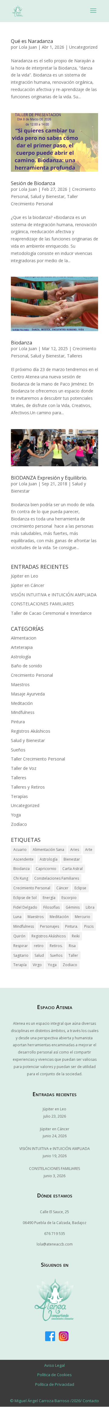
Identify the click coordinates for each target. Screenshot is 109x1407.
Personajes (49, 926)
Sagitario (20, 955)
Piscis (89, 926)
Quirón (19, 936)
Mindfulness (23, 712)
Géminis (73, 907)
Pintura (18, 722)
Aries (74, 849)
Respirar (20, 945)
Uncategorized (83, 47)
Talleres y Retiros (28, 787)
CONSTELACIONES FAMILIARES (42, 604)
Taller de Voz (23, 768)
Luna (17, 916)
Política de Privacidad (54, 1384)
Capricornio (46, 868)
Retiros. (56, 945)
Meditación (22, 703)
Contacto (91, 1400)
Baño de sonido (26, 666)
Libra (90, 907)
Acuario (20, 849)
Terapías (19, 796)
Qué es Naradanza (32, 41)
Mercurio (82, 916)
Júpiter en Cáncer (27, 585)
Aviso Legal (54, 1365)
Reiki (76, 936)
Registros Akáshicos (30, 731)
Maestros (20, 684)
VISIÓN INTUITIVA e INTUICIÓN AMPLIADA (54, 595)
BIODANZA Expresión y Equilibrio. (49, 477)
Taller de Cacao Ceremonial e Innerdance (51, 613)
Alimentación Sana (48, 849)
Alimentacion (23, 638)
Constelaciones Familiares (56, 878)
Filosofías (51, 907)
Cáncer (62, 888)
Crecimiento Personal (32, 675)
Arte (88, 849)
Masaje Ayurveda (28, 694)
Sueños (18, 750)
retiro (39, 945)
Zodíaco (19, 824)
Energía (49, 897)
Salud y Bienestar (47, 196)
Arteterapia (22, 647)
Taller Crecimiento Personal (38, 759)
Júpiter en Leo (24, 576)
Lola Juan (28, 47)
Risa (72, 945)
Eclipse (80, 888)
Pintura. (71, 926)
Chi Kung (20, 878)
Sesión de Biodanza (33, 183)
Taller (73, 955)
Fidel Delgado (25, 907)
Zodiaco (70, 964)
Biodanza (21, 342)
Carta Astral (72, 868)
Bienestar (72, 859)
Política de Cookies (54, 1374)
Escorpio (69, 897)
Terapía (20, 964)
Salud (39, 955)
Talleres (74, 356)
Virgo (37, 964)
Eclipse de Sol (25, 897)
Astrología (21, 657)
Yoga (16, 815)
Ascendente (23, 859)
